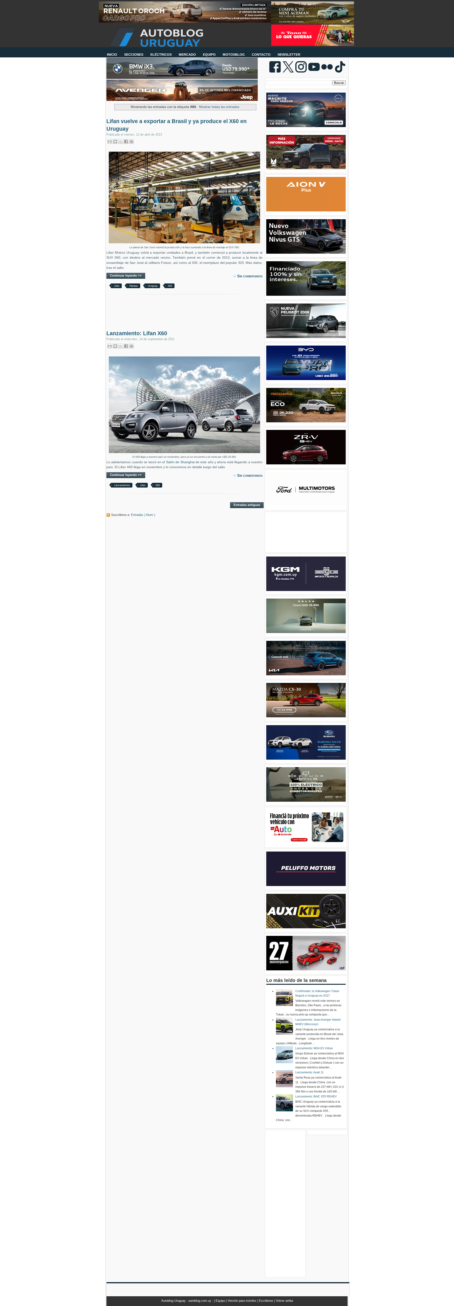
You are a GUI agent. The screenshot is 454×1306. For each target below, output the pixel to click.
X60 (170, 285)
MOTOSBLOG (234, 54)
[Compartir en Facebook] (126, 141)
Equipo (221, 1300)
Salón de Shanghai (180, 462)
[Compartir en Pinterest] (131, 141)
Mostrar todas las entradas (219, 107)
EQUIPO (209, 54)
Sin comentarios (249, 276)
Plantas (133, 285)
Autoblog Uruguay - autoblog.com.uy (186, 1300)
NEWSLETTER (289, 54)
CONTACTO (261, 54)
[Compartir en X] (120, 141)
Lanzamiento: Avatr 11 (309, 1072)
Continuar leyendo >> (126, 275)
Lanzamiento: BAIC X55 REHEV (316, 1096)
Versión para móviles (242, 1300)
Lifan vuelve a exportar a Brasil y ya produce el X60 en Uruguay (176, 125)
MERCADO (187, 54)
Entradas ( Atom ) (143, 515)
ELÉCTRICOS (161, 54)
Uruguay (153, 285)
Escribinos (266, 1300)
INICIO (112, 54)
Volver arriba (284, 1300)
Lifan (116, 285)
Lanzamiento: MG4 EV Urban (314, 1048)
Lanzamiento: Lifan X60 (136, 333)
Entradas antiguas (247, 505)
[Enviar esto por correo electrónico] (109, 141)
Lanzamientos (122, 485)
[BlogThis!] (115, 141)
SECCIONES (133, 54)
